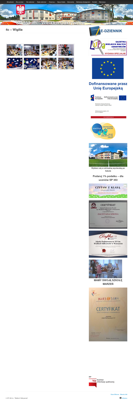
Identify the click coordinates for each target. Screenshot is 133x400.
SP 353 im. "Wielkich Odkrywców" (51, 22)
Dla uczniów (19, 2)
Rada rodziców (41, 2)
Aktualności (10, 2)
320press (124, 398)
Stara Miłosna (115, 394)
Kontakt (94, 2)
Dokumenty (70, 2)
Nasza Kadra (61, 2)
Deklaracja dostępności (83, 2)
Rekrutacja (102, 2)
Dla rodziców (30, 2)
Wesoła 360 (123, 394)
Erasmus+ (52, 2)
